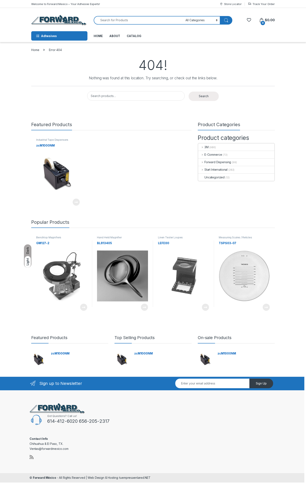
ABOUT (114, 36)
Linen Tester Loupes (170, 237)
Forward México (44, 477)
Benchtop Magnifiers (48, 237)
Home (35, 50)
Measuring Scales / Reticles (235, 237)
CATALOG (134, 36)
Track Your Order (264, 4)
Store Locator (232, 4)
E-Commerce (213, 154)
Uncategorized (214, 177)
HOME (98, 36)
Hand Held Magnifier (109, 237)
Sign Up (261, 383)
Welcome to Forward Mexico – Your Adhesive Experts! (65, 4)
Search (204, 96)
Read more (76, 202)
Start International (216, 169)
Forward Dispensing (217, 162)
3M (206, 147)
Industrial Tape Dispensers (52, 139)
